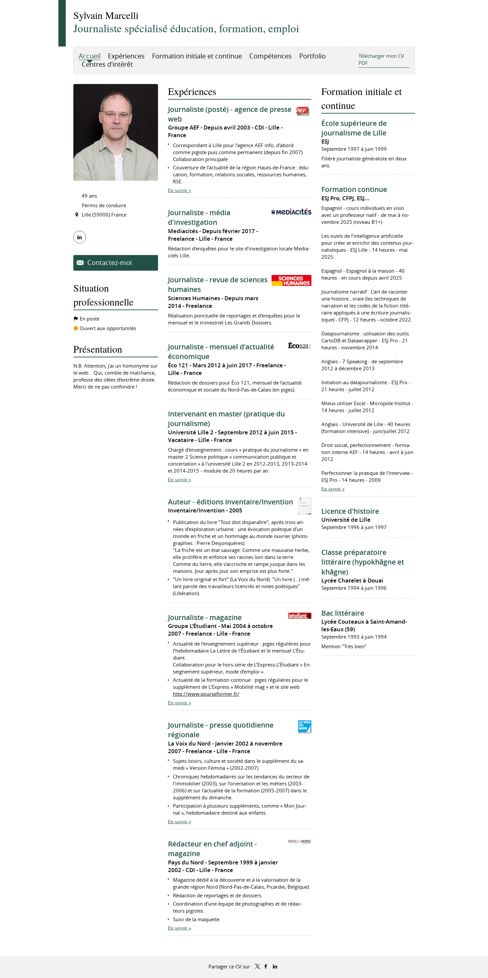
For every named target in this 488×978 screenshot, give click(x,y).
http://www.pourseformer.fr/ (206, 693)
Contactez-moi (109, 262)
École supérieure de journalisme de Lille (354, 128)
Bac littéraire (342, 613)
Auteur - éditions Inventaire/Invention (230, 501)
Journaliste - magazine (205, 617)
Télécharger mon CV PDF (381, 59)
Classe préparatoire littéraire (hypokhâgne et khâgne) (362, 562)
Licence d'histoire (350, 511)
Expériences (192, 91)
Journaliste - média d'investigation (199, 217)
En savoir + (179, 190)
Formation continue (354, 189)
